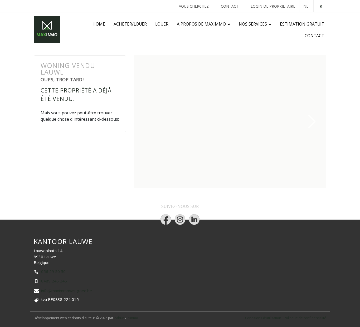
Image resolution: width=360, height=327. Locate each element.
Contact (230, 6)
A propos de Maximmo (201, 24)
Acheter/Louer (130, 24)
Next (312, 121)
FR (320, 6)
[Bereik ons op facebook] (165, 219)
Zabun (119, 317)
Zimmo (132, 317)
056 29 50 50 (53, 271)
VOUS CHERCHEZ (194, 6)
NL (305, 6)
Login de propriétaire (273, 6)
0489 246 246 (54, 281)
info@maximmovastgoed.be (66, 290)
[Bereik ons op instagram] (180, 219)
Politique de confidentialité (305, 317)
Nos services (253, 24)
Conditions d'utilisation (263, 317)
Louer (161, 24)
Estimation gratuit (302, 24)
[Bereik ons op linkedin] (194, 219)
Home (99, 24)
